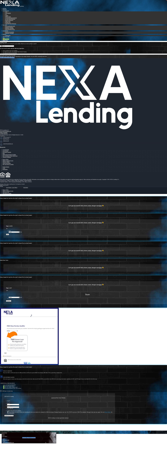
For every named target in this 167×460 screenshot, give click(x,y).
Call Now (22, 6)
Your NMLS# (10, 408)
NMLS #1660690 (3, 132)
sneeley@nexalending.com (8, 143)
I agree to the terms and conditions (14, 410)
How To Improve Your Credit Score (10, 155)
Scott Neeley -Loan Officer (11, 187)
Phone (8, 405)
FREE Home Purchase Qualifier (9, 154)
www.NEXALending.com (5, 131)
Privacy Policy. (108, 412)
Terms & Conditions (7, 157)
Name (8, 400)
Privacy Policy (6, 159)
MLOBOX (25, 187)
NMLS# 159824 (6, 161)
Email (8, 403)
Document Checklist (7, 152)
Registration (5, 169)
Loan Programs (6, 149)
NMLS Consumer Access (8, 160)
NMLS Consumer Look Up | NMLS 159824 (14, 359)
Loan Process (5, 151)
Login (4, 168)
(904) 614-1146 (6, 140)
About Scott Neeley (7, 163)
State (10, 230)
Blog (4, 153)
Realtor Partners (6, 166)
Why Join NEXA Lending (8, 164)
